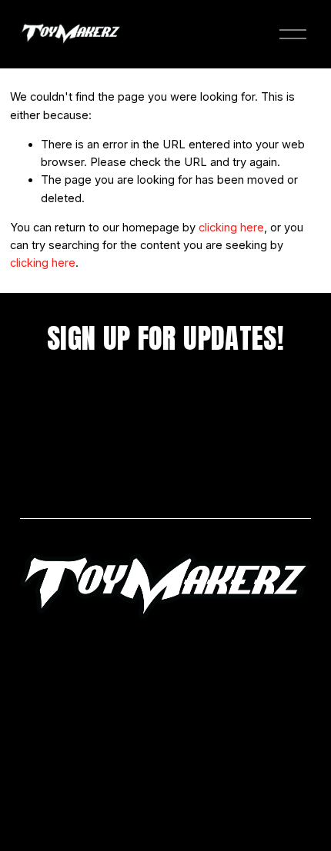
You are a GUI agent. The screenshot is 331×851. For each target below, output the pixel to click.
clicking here (231, 227)
